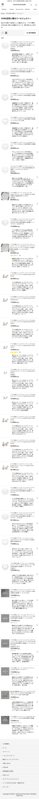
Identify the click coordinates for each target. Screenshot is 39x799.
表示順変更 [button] (32, 33)
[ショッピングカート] (36, 5)
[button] (3, 5)
